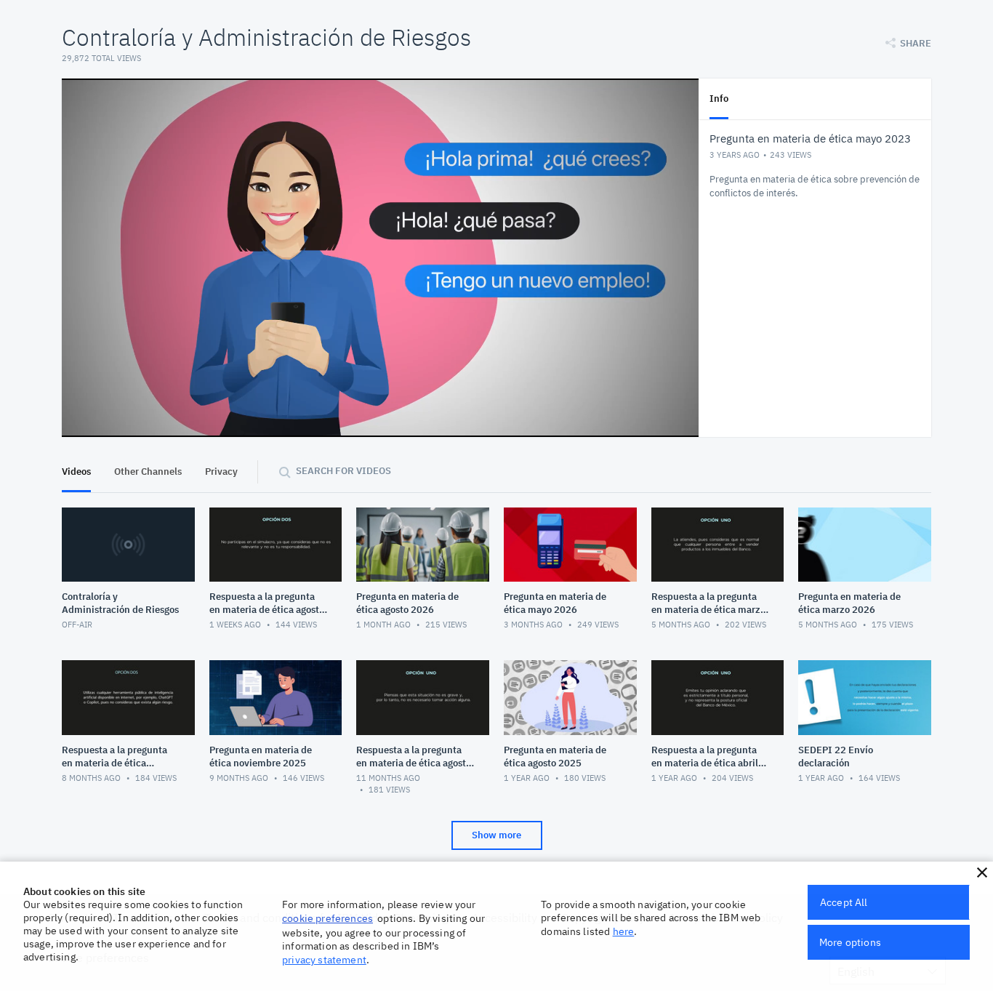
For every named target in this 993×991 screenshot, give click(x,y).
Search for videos (343, 471)
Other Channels (148, 471)
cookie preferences (327, 918)
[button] (982, 872)
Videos (76, 471)
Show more (496, 835)
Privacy (221, 471)
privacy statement (324, 959)
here (624, 931)
